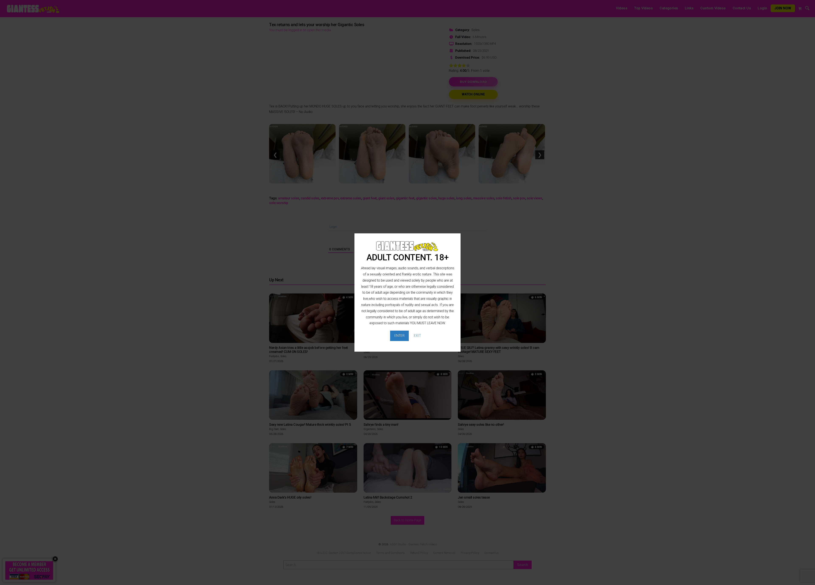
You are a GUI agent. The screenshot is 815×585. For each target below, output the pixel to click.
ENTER (399, 336)
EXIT (417, 336)
